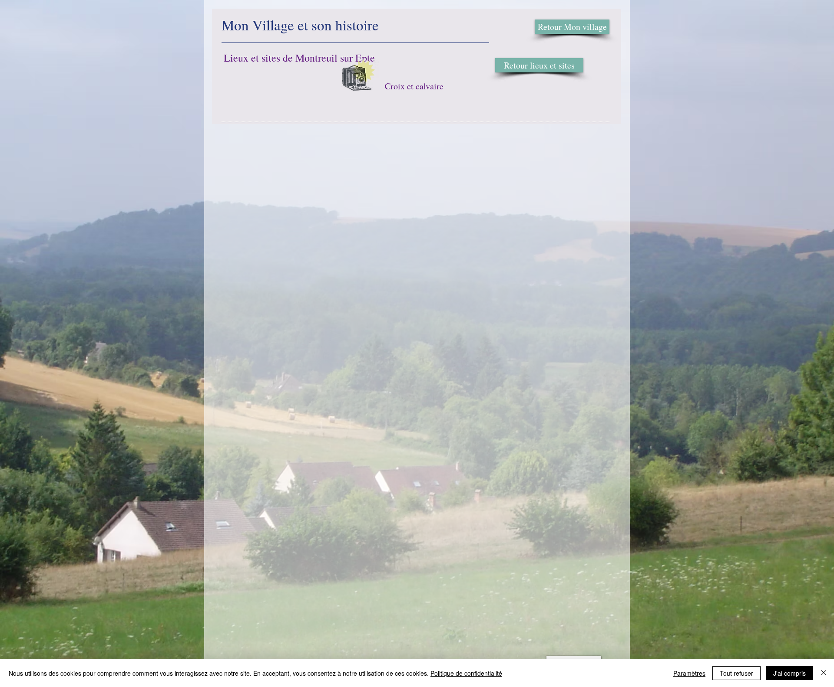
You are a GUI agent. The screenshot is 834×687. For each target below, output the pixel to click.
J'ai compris (789, 673)
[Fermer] (823, 673)
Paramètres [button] (689, 673)
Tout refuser (736, 673)
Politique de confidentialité (466, 673)
